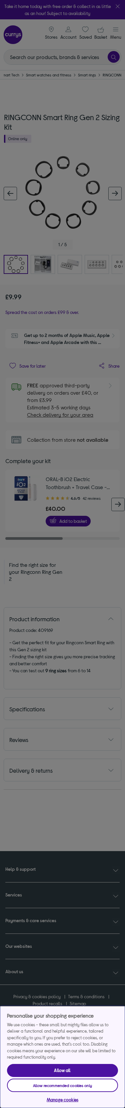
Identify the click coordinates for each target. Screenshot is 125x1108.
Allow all (62, 1070)
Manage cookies (62, 1099)
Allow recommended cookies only (62, 1085)
